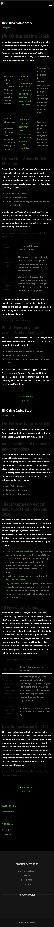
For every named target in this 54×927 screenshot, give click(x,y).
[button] (50, 4)
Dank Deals (27, 884)
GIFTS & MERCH (27, 880)
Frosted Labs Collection (27, 871)
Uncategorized (8, 811)
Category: (6, 27)
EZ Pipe (27, 875)
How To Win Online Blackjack (16, 320)
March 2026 (6, 829)
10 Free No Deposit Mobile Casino (18, 659)
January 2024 (7, 834)
